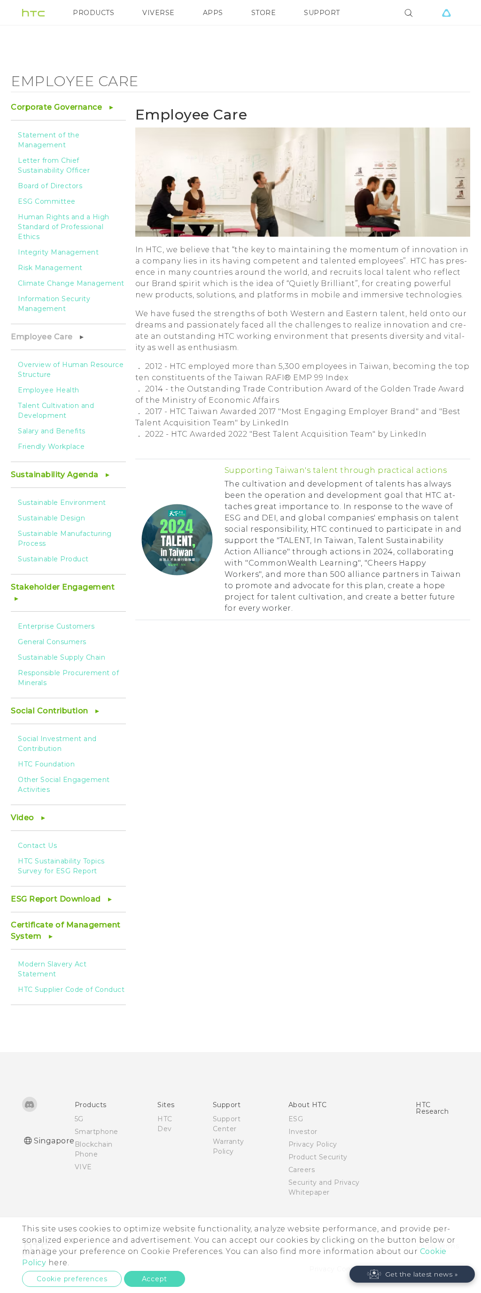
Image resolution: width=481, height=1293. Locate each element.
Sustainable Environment (62, 502)
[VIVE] (446, 13)
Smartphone (96, 1131)
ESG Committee (47, 201)
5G (79, 1119)
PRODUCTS (93, 12)
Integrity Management (58, 252)
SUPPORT (322, 12)
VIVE (83, 1167)
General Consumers (52, 642)
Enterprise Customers (56, 626)
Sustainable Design (51, 518)
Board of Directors (50, 186)
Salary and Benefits (51, 431)
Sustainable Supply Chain (61, 657)
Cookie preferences (72, 1279)
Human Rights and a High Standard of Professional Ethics (63, 227)
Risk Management (50, 267)
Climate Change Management (71, 283)
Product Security (318, 1157)
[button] (412, 1274)
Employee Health (48, 390)
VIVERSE (158, 12)
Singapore (54, 1140)
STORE (263, 12)
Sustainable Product (53, 559)
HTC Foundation (46, 764)
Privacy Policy (312, 1144)
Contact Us (37, 845)
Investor (303, 1131)
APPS (213, 12)
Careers (301, 1169)
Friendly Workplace (51, 446)
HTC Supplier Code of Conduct (71, 989)
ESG (295, 1119)
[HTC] (33, 12)
